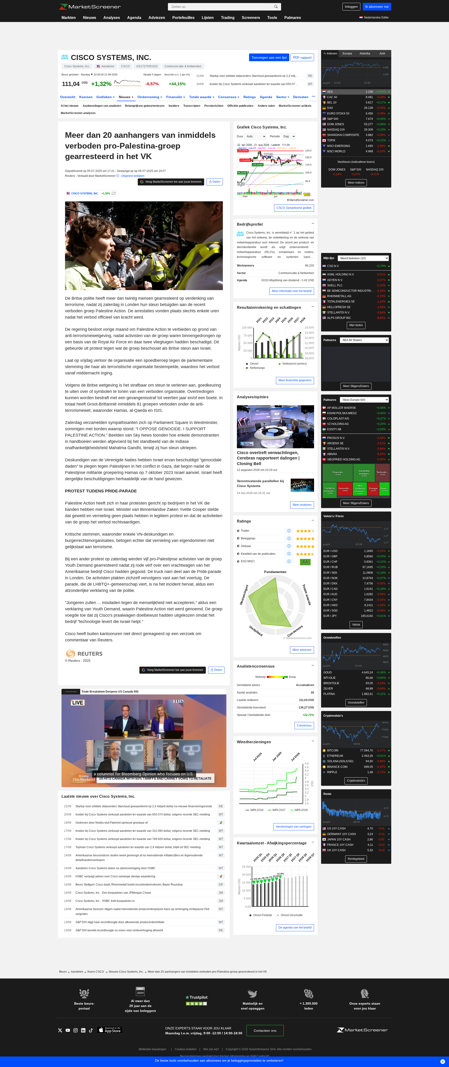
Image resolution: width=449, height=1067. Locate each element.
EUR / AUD (330, 594)
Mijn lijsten (356, 325)
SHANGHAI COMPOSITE (343, 135)
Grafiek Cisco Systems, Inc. (262, 127)
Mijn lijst (328, 258)
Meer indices (356, 182)
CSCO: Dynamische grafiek (294, 208)
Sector (281, 97)
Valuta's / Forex (333, 516)
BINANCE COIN (337, 766)
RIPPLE (332, 772)
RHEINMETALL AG (339, 296)
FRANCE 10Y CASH (340, 844)
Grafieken (104, 97)
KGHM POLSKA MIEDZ (342, 413)
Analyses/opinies (253, 397)
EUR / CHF (330, 561)
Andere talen (266, 105)
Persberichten (213, 105)
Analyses (111, 18)
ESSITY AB (334, 429)
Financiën (174, 97)
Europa (347, 53)
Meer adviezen (302, 649)
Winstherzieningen (254, 742)
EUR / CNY (330, 599)
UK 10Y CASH (336, 850)
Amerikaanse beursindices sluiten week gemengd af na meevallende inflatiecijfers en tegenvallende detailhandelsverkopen (139, 858)
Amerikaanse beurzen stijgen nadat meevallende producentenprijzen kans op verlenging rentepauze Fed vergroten (142, 911)
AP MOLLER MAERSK (341, 407)
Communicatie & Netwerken (296, 273)
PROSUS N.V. (336, 438)
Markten (69, 18)
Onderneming (149, 97)
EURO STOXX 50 (338, 113)
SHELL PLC (335, 285)
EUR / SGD (330, 610)
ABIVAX (332, 454)
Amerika (365, 53)
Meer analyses (302, 504)
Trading (228, 18)
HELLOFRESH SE (339, 307)
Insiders (174, 105)
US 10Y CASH (336, 828)
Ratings (249, 97)
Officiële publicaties (240, 105)
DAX (330, 108)
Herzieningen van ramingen (293, 826)
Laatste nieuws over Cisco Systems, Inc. (98, 796)
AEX (330, 91)
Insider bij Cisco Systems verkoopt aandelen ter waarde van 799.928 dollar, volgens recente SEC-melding (143, 839)
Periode (275, 136)
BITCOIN (332, 750)
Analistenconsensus (256, 666)
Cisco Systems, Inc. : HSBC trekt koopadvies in (105, 901)
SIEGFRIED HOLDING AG (343, 459)
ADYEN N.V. (335, 280)
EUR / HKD (330, 605)
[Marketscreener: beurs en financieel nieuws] (89, 6)
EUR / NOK (330, 578)
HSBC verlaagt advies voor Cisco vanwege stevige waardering (115, 876)
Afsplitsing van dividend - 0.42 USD (291, 280)
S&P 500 (332, 119)
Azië (382, 53)
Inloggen (351, 6)
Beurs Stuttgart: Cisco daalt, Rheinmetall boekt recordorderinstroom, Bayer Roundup (129, 884)
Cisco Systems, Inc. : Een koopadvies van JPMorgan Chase (113, 892)
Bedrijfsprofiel (250, 224)
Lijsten (208, 18)
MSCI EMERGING (338, 146)
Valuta (356, 624)
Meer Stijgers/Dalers (356, 386)
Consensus (227, 97)
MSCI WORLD (336, 151)
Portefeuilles (183, 18)
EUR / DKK (330, 583)
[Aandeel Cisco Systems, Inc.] (113, 193)
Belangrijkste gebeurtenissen (144, 105)
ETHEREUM (335, 756)
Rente (327, 794)
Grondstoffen (332, 637)
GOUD (327, 672)
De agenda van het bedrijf (295, 927)
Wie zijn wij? (211, 1049)
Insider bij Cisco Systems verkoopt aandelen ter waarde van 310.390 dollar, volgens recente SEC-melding (143, 830)
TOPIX (331, 140)
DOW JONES (335, 124)
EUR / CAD (330, 588)
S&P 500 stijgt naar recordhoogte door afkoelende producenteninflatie (120, 922)
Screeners (251, 18)
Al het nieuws (70, 105)
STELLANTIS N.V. (338, 312)
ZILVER (328, 688)
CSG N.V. (333, 266)
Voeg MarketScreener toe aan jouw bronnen (173, 181)
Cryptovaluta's (333, 715)
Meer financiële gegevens (295, 380)
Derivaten (301, 97)
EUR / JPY (330, 616)
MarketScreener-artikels (295, 105)
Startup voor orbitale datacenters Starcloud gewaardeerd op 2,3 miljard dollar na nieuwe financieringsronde (254, 76)
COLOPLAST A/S (338, 418)
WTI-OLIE (329, 677)
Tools (272, 18)
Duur (240, 136)
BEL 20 (332, 102)
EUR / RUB (330, 567)
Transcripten (191, 105)
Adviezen (156, 18)
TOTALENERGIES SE (341, 301)
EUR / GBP (330, 556)
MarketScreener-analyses (78, 113)
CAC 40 (332, 97)
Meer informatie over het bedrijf (291, 291)
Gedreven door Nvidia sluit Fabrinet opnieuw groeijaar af (112, 822)
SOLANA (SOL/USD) (340, 761)
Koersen (86, 97)
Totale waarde (200, 97)
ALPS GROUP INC (339, 318)
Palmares (292, 18)
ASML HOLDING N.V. (340, 274)
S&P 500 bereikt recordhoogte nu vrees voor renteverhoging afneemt (119, 930)
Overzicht (67, 97)
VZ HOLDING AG (338, 424)
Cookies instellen (186, 1049)
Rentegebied (356, 859)
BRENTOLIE (331, 683)
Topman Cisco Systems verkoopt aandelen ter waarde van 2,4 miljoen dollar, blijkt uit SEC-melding (138, 847)
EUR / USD (330, 551)
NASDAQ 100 (336, 129)
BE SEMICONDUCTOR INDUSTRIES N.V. (350, 290)
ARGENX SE (335, 443)
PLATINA (329, 694)
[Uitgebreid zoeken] (276, 7)
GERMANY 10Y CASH (341, 834)
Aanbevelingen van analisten (102, 105)
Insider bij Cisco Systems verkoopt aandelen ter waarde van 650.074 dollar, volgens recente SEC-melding (254, 84)
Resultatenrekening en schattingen (269, 307)
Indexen (331, 53)
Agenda (134, 18)
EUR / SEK (330, 572)
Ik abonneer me (377, 6)
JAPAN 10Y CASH (339, 839)
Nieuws (89, 18)
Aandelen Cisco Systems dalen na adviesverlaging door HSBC (116, 868)
